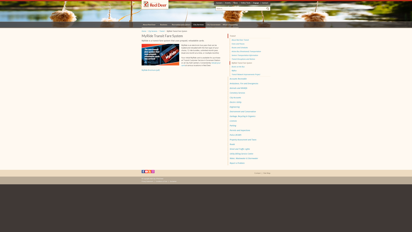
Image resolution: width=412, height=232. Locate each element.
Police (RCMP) (235, 135)
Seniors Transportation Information (245, 55)
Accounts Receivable (238, 78)
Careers (219, 3)
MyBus (234, 70)
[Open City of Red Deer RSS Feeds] (149, 172)
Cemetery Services (237, 93)
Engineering (235, 107)
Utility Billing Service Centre (241, 153)
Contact (257, 173)
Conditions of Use (161, 181)
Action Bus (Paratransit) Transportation (246, 51)
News (235, 3)
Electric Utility (235, 102)
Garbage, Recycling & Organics (242, 116)
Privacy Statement (147, 181)
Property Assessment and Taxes (243, 139)
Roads (232, 144)
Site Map (266, 173)
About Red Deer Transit (240, 40)
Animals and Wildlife (238, 88)
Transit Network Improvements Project (246, 74)
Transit (162, 31)
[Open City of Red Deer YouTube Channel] (146, 172)
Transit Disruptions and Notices (243, 59)
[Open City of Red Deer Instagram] (152, 172)
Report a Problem (237, 163)
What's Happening (230, 25)
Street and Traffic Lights (240, 149)
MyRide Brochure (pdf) (151, 70)
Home (144, 31)
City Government (213, 25)
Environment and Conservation (243, 111)
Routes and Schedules (240, 47)
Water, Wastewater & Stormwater (244, 158)
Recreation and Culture (181, 25)
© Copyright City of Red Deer (152, 179)
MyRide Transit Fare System (242, 63)
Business (163, 25)
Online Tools (246, 3)
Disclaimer (173, 181)
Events (228, 3)
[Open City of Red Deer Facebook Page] (143, 172)
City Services (152, 31)
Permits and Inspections (240, 130)
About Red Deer (149, 25)
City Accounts (235, 97)
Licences (233, 121)
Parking (233, 125)
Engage (256, 3)
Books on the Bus (238, 67)
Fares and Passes (238, 44)
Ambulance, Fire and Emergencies (244, 83)
